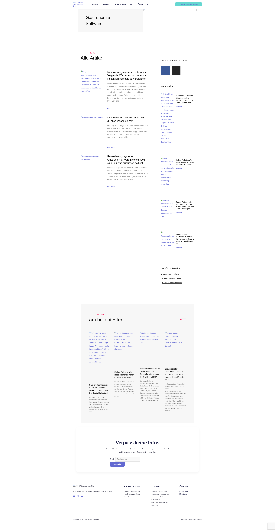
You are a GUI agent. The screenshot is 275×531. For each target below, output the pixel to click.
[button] (110, 4)
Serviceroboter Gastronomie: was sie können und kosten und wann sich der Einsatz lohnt (185, 239)
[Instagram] (78, 496)
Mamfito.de (183, 494)
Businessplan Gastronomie (160, 494)
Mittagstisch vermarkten (170, 274)
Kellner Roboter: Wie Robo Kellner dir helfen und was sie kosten (185, 162)
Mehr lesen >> (111, 109)
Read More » (179, 106)
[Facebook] (74, 496)
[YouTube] (82, 496)
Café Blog (154, 505)
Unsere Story (183, 491)
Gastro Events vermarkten (172, 283)
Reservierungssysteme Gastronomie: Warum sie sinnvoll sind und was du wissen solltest (126, 159)
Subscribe (117, 464)
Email (112, 459)
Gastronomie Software (158, 497)
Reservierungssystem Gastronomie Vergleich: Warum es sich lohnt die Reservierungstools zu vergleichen (127, 75)
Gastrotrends (155, 500)
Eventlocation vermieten (171, 278)
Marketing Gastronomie (159, 491)
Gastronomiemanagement (160, 502)
